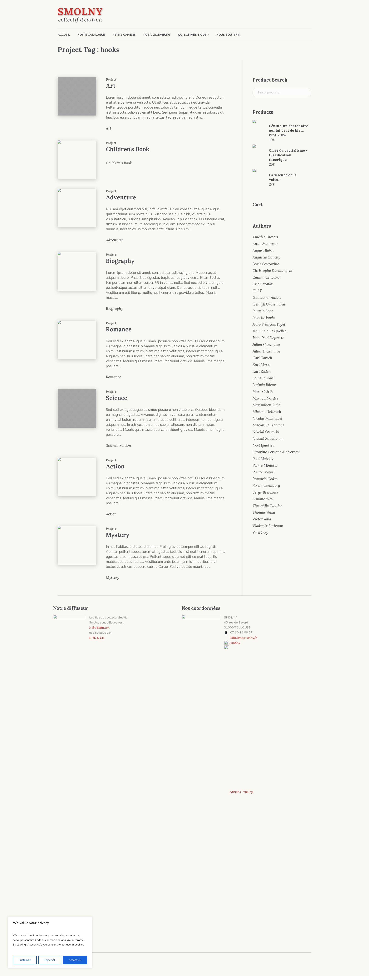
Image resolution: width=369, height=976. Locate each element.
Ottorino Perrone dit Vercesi (276, 452)
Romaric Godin (265, 478)
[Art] (77, 96)
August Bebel (263, 250)
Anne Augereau (265, 243)
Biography (120, 260)
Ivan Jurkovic (264, 317)
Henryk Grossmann (269, 304)
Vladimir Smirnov (268, 526)
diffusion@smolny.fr (243, 637)
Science (116, 397)
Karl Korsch (262, 358)
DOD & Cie (97, 638)
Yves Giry (260, 532)
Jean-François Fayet (269, 324)
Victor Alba (262, 519)
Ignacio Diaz (263, 311)
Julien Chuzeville (266, 344)
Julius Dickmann (266, 351)
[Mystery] (77, 545)
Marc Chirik (263, 391)
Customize (24, 960)
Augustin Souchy (266, 257)
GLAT (257, 290)
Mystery (117, 534)
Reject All (50, 960)
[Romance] (77, 340)
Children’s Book (127, 149)
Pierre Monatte (265, 465)
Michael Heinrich (267, 411)
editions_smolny (241, 792)
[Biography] (77, 271)
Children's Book (119, 163)
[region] (50, 942)
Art (111, 85)
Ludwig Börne (264, 384)
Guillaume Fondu (267, 297)
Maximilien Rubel (267, 405)
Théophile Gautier (267, 505)
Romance (118, 329)
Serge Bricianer (265, 492)
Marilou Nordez (265, 398)
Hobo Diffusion (99, 627)
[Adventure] (77, 208)
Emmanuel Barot (267, 277)
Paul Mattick (263, 458)
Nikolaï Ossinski (266, 431)
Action (115, 466)
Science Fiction (118, 445)
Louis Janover (264, 378)
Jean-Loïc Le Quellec (269, 331)
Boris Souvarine (266, 264)
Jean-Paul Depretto (268, 337)
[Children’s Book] (77, 159)
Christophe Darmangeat (273, 270)
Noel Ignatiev (263, 445)
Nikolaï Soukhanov (268, 438)
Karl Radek (262, 371)
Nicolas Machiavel (267, 418)
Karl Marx (261, 364)
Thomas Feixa (264, 512)
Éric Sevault (263, 284)
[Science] (77, 408)
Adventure (121, 197)
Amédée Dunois (265, 237)
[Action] (77, 477)
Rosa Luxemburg (266, 485)
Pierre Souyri (264, 472)
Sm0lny (234, 643)
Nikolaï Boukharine (268, 425)
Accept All (75, 960)
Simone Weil (263, 499)
